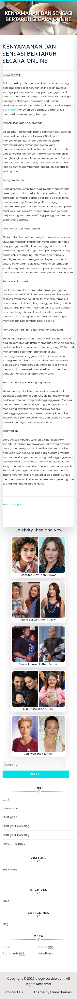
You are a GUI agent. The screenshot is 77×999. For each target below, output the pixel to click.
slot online (9, 110)
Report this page (13, 504)
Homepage (10, 808)
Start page (10, 817)
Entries (46, 947)
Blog (5, 924)
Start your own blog (16, 826)
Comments (14, 953)
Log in (6, 799)
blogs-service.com (50, 978)
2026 (6, 901)
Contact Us (14, 992)
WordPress (45, 953)
